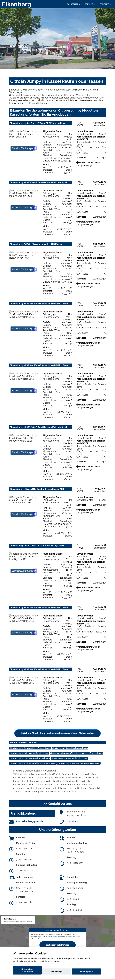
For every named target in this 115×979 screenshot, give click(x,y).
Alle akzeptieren (86, 971)
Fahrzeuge (72, 4)
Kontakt (104, 4)
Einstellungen (56, 971)
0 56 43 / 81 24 (75, 821)
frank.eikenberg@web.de (29, 821)
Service (89, 4)
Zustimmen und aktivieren (57, 945)
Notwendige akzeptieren (27, 970)
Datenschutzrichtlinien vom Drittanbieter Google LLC (64, 937)
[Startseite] (16, 5)
